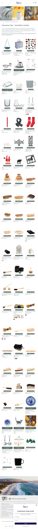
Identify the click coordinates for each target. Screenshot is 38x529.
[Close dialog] (36, 505)
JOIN (26, 523)
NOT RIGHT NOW (26, 526)
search (6, 526)
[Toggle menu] (2, 2)
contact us (10, 526)
